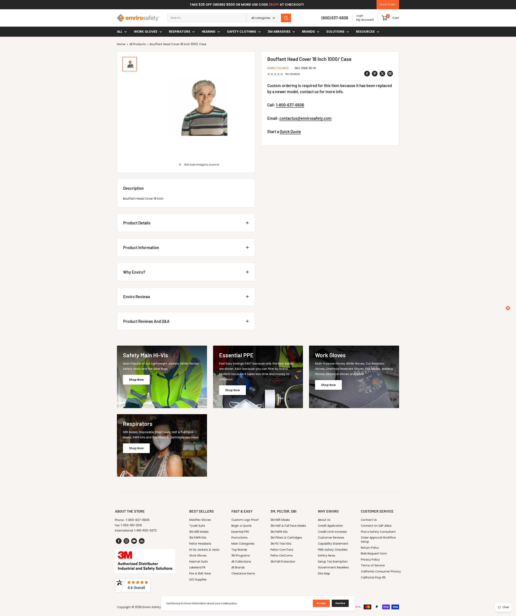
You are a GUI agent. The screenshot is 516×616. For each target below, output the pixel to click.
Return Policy (370, 548)
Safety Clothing (241, 31)
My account (365, 20)
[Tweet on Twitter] (382, 73)
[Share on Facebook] (367, 73)
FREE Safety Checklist (332, 550)
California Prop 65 (373, 577)
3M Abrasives (279, 31)
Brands (308, 31)
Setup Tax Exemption (333, 562)
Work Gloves (145, 31)
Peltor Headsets (200, 544)
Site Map (324, 573)
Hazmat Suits (198, 562)
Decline (340, 603)
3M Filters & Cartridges (286, 538)
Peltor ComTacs (281, 550)
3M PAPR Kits (197, 538)
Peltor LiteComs (281, 555)
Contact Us (369, 520)
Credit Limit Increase (332, 532)
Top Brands (239, 550)
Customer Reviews (331, 538)
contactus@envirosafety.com (305, 118)
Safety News (326, 555)
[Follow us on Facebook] (119, 541)
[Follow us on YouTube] (134, 541)
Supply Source (278, 68)
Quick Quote (290, 131)
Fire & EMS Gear (200, 573)
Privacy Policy (370, 560)
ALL (119, 31)
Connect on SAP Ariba (376, 526)
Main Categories (242, 544)
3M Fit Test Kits (280, 544)
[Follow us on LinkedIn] (142, 541)
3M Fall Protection (282, 562)
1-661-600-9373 (145, 530)
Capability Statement (333, 544)
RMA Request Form (374, 553)
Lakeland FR (197, 567)
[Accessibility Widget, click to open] (508, 308)
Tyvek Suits (197, 526)
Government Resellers (333, 567)
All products (137, 44)
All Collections (241, 562)
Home (121, 44)
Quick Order (387, 4)
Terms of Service (373, 565)
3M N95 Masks (199, 532)
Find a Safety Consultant (378, 532)
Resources (365, 31)
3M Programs (240, 555)
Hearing (208, 31)
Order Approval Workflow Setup (378, 540)
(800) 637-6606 (334, 17)
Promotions (239, 538)
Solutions (335, 31)
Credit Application (330, 526)
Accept (321, 603)
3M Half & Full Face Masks (288, 526)
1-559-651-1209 (131, 525)
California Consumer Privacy (381, 571)
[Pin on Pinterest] (375, 73)
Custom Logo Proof (245, 520)
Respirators (179, 31)
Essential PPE (240, 532)
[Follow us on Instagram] (126, 541)
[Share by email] (390, 73)
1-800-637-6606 (290, 105)
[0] (384, 18)
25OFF (274, 4)
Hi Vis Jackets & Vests (204, 550)
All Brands (238, 567)
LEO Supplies (198, 579)
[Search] (286, 18)
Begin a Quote (241, 526)
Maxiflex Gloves (200, 520)
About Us (324, 520)
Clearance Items (243, 573)
